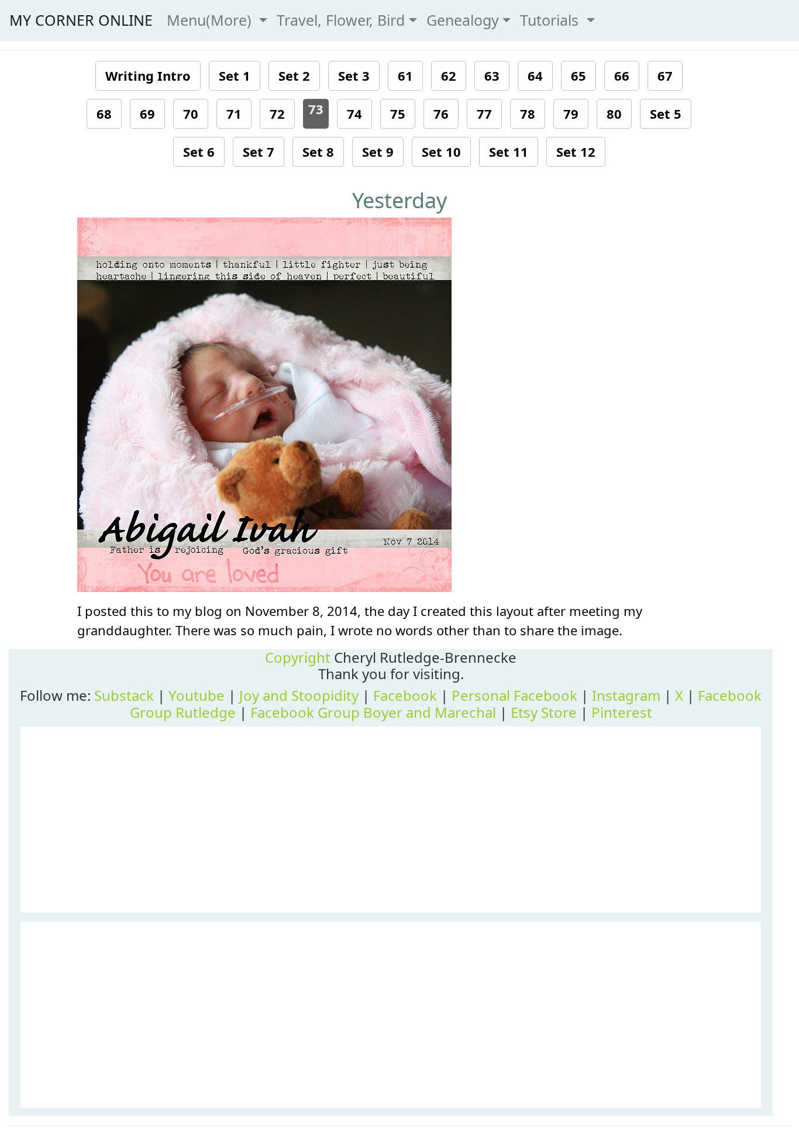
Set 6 (199, 151)
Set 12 (575, 151)
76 (441, 113)
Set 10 (441, 151)
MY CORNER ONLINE (81, 20)
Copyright (297, 657)
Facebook (405, 695)
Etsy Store (544, 712)
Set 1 (234, 75)
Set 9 (378, 151)
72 (277, 113)
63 (492, 75)
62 (448, 75)
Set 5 (665, 113)
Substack (124, 695)
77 (484, 113)
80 (614, 113)
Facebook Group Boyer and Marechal (373, 712)
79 (570, 113)
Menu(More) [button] (211, 20)
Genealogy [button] (462, 20)
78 (527, 113)
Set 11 (508, 151)
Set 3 (354, 75)
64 (535, 75)
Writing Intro (148, 75)
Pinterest (621, 712)
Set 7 (258, 151)
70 (190, 113)
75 (397, 113)
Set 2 (294, 75)
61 (405, 75)
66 (621, 75)
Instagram (626, 695)
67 (665, 75)
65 (578, 75)
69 (147, 113)
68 (104, 113)
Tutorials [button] (551, 20)
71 (234, 113)
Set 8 (318, 151)
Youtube (196, 695)
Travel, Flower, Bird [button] (341, 20)
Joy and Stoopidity (299, 695)
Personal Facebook (514, 695)
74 (354, 113)
